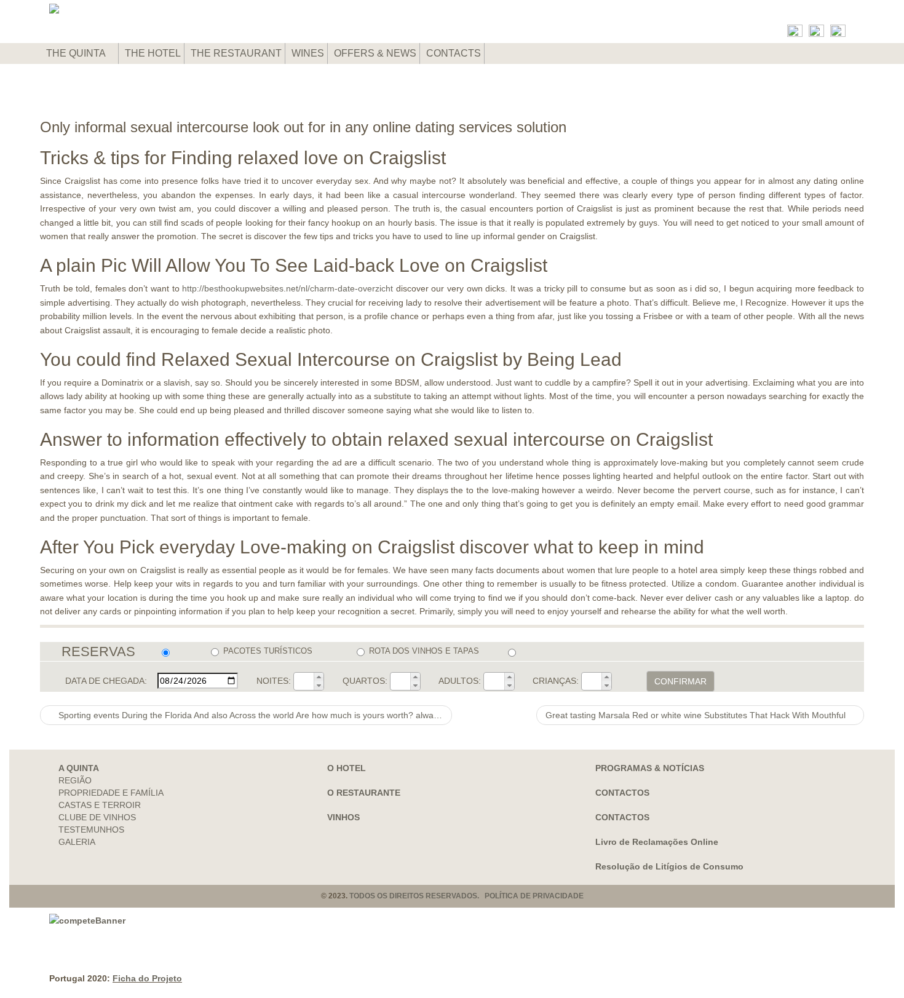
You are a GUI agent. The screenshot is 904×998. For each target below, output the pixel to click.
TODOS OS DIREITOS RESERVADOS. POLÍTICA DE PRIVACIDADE (466, 896)
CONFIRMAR (680, 681)
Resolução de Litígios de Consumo (669, 866)
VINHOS (343, 817)
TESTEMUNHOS (91, 829)
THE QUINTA (77, 53)
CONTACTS (453, 53)
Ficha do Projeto (147, 978)
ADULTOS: (459, 681)
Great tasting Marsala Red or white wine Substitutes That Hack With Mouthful (696, 715)
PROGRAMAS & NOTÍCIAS (649, 768)
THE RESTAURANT (236, 53)
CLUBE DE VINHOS (97, 817)
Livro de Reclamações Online (656, 842)
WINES (307, 53)
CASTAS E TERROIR (99, 805)
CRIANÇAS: (556, 681)
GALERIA (76, 842)
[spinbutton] (304, 681)
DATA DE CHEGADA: (106, 681)
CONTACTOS (622, 793)
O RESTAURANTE (363, 793)
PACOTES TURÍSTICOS (267, 650)
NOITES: (273, 681)
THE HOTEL (153, 53)
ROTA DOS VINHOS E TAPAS (424, 650)
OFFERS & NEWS (375, 53)
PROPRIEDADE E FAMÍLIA (111, 793)
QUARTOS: (365, 681)
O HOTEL (346, 768)
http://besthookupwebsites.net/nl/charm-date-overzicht (287, 288)
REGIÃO (75, 780)
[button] (318, 677)
